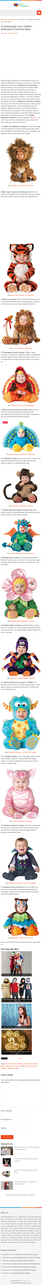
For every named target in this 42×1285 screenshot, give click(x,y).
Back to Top (27, 1283)
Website (3, 1128)
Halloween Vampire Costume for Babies (22, 883)
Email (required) (6, 1119)
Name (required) (6, 1111)
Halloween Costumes (13, 1066)
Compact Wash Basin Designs (20, 1273)
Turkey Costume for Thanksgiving (22, 405)
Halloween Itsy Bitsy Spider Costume (22, 678)
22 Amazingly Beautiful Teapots (25, 1270)
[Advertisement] (21, 58)
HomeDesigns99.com (17, 1283)
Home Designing (15, 1280)
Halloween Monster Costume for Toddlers (22, 752)
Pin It (20, 1058)
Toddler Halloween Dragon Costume (22, 553)
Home (4, 19)
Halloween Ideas (13, 1068)
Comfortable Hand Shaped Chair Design (22, 1267)
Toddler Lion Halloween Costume (22, 185)
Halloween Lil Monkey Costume (22, 506)
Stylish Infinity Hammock (26, 1261)
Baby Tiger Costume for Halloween (22, 295)
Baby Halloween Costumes (14, 1064)
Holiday (10, 19)
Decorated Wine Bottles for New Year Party (25, 1257)
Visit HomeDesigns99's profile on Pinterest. (20, 1195)
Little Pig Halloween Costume (22, 821)
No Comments (14, 33)
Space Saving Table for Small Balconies (26, 1264)
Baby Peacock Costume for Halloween (22, 454)
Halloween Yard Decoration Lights (26, 1254)
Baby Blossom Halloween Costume (22, 621)
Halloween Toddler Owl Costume (22, 938)
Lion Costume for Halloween (22, 348)
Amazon (34, 118)
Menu (39, 13)
